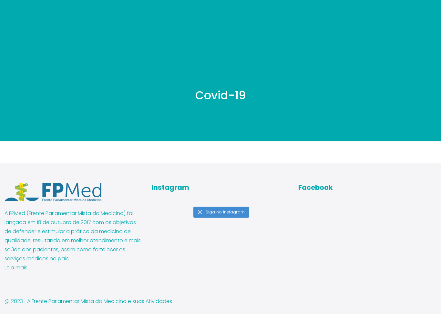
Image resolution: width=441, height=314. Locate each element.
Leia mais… (17, 267)
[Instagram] (433, 9)
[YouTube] (424, 9)
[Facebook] (415, 9)
